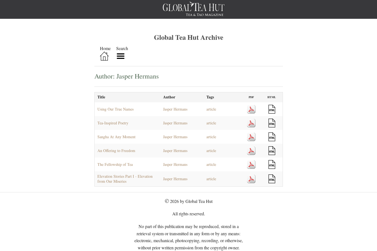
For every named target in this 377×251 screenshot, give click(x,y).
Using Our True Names (115, 109)
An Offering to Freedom (116, 150)
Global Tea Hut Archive (188, 37)
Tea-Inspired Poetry (112, 122)
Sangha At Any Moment (116, 136)
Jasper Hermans (175, 109)
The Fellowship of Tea (115, 164)
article (211, 109)
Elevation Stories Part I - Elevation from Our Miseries (125, 179)
